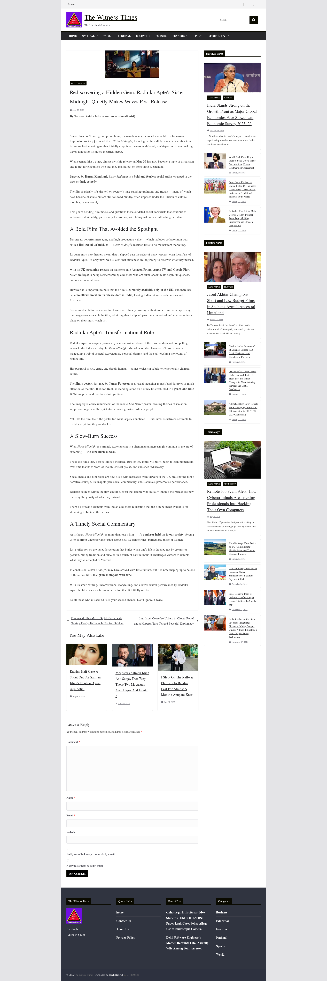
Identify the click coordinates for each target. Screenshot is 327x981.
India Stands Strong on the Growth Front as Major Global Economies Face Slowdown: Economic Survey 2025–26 (232, 114)
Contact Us (123, 921)
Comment (73, 742)
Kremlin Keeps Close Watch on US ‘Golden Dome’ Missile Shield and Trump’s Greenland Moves (242, 548)
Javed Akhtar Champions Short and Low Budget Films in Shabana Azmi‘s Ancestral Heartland (231, 303)
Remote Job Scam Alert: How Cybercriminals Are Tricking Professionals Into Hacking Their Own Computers (231, 500)
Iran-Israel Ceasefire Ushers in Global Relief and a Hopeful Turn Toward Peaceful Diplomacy (164, 621)
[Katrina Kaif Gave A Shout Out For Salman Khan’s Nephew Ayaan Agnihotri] (86, 646)
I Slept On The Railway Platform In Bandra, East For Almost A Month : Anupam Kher (177, 686)
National (88, 36)
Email (70, 815)
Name (70, 798)
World (107, 36)
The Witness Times (110, 16)
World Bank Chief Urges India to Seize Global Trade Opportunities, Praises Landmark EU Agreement (242, 162)
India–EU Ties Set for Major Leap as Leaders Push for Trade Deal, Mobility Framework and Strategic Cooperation (243, 218)
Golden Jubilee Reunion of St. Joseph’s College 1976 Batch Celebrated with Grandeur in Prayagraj (242, 351)
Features (179, 36)
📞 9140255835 (131, 974)
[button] (96, 36)
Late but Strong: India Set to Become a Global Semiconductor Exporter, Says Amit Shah (243, 574)
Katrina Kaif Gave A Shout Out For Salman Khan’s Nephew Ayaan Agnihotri (85, 680)
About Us (122, 929)
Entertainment (78, 83)
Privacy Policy (125, 937)
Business (161, 36)
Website (70, 832)
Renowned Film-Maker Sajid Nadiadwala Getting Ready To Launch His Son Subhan (97, 620)
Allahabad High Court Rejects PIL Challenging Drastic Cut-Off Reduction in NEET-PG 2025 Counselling (243, 409)
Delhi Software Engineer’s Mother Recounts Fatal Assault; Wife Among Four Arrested (187, 943)
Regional (124, 36)
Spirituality (217, 36)
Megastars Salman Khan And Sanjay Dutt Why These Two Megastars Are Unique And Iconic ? (132, 684)
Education (143, 36)
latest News (214, 98)
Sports (198, 36)
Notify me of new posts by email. (84, 866)
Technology (230, 484)
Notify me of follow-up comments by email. (90, 854)
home (73, 36)
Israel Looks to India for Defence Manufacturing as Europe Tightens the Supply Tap (242, 599)
